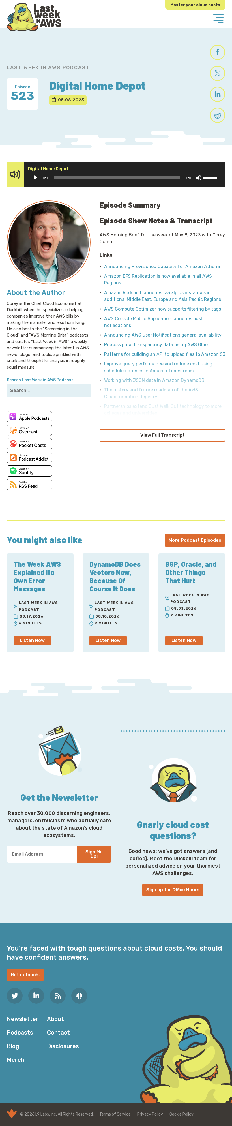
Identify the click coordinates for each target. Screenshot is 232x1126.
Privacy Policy (150, 1114)
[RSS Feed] (58, 996)
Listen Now (32, 640)
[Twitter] (15, 996)
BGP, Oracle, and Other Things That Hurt (190, 572)
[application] (125, 177)
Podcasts (20, 1032)
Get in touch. (25, 974)
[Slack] (79, 996)
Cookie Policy (181, 1114)
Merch (15, 1059)
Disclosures (63, 1046)
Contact (58, 1032)
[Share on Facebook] (217, 52)
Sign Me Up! (94, 854)
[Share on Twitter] (217, 73)
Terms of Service (115, 1114)
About (55, 1019)
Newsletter (22, 1019)
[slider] (211, 177)
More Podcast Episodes (195, 540)
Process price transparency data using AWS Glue (156, 344)
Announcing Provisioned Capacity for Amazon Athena (162, 266)
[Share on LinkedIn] (217, 94)
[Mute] (198, 178)
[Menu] (218, 19)
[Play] (35, 178)
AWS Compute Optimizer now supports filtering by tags (162, 309)
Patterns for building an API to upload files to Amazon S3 (164, 354)
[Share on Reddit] (217, 115)
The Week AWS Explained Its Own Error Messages (37, 576)
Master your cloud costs (195, 5)
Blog (13, 1046)
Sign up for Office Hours (172, 889)
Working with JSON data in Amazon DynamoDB (154, 380)
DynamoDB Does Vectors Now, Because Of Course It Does (115, 576)
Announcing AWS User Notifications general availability (163, 335)
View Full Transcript (162, 435)
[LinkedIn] (36, 996)
